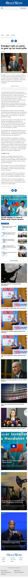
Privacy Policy (4, 570)
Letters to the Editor (19, 572)
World (3, 559)
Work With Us (17, 570)
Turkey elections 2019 (5, 186)
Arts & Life (13, 559)
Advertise (3, 574)
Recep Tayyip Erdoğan (12, 75)
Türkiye (7, 35)
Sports (20, 559)
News (2, 35)
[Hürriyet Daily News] (14, 3)
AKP (24, 76)
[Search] (21, 8)
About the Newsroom (6, 572)
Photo (12, 561)
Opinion (21, 557)
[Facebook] (12, 41)
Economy (13, 557)
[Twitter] (15, 41)
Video (3, 561)
